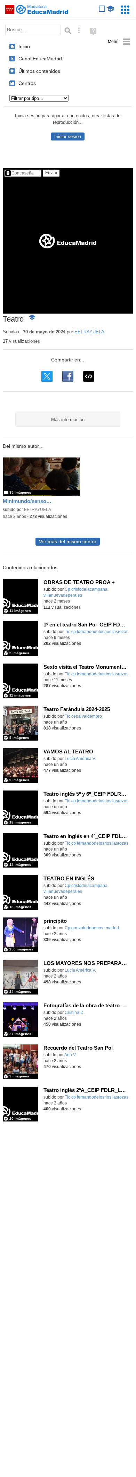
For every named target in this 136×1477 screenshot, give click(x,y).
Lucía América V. (80, 759)
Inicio (24, 46)
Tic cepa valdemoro (83, 716)
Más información (68, 419)
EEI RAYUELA (89, 331)
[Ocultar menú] (119, 41)
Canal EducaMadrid (40, 58)
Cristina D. (75, 1012)
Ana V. (70, 1055)
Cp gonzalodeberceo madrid (92, 928)
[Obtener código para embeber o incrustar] (88, 376)
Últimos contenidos (39, 71)
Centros (27, 83)
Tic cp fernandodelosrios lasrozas (96, 632)
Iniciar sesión (67, 136)
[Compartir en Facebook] (67, 376)
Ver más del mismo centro (67, 541)
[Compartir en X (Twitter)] (47, 376)
